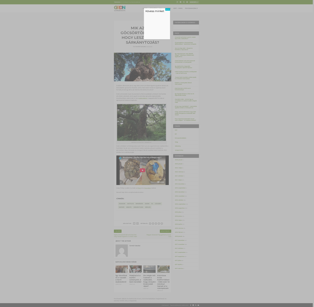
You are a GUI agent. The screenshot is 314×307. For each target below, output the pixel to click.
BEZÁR (167, 9)
